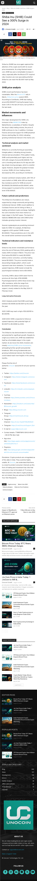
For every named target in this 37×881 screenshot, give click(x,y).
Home (3, 8)
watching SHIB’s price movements (19, 345)
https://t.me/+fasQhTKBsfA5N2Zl (22, 422)
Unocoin (12, 366)
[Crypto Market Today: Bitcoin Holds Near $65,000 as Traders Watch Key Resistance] (7, 677)
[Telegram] (22, 872)
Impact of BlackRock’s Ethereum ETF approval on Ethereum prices (9, 512)
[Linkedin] (16, 872)
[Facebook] (10, 34)
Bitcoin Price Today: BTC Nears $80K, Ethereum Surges (16, 544)
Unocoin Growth (10, 29)
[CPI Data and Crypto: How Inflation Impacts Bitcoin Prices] (7, 595)
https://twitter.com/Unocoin (19, 373)
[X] (15, 34)
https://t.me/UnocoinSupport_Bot (23, 425)
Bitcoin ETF (21, 94)
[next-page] (6, 631)
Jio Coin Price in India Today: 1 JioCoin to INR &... (16, 578)
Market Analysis (9, 13)
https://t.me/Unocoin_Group (18, 416)
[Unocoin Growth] (3, 29)
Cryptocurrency (12, 484)
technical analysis (7, 489)
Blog (8, 8)
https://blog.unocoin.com (17, 410)
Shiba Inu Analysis (8, 487)
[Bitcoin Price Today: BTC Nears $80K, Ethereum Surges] (18, 533)
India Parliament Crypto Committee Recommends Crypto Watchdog (23, 604)
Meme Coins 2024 (22, 484)
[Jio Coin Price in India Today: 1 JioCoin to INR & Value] (18, 567)
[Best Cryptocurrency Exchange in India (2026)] (7, 624)
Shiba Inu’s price (13, 97)
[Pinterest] (19, 34)
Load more (18, 685)
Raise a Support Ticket (9, 854)
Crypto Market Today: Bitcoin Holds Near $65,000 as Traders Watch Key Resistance (23, 677)
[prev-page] (3, 631)
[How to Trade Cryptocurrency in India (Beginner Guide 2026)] (7, 614)
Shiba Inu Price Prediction (21, 487)
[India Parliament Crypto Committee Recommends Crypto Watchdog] (7, 605)
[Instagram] (11, 872)
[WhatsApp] (24, 34)
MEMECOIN (17, 122)
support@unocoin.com (19, 429)
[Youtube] (32, 872)
